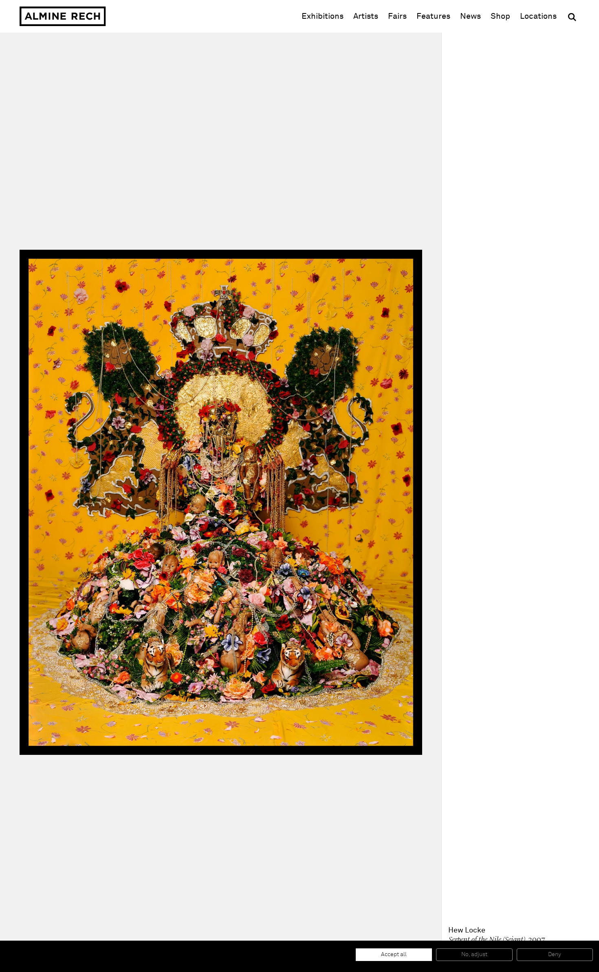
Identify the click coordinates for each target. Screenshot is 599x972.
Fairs (397, 16)
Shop (500, 16)
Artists (365, 16)
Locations (538, 16)
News (470, 16)
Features (433, 16)
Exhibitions (323, 16)
